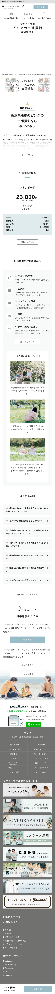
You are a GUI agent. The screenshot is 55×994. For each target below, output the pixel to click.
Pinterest (8, 975)
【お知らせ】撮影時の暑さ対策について (14, 1)
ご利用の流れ (13, 745)
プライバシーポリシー (14, 937)
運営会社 (8, 930)
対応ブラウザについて (14, 944)
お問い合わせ (41, 772)
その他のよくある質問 (27, 594)
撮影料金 (41, 745)
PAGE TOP (27, 733)
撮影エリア (12, 921)
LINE (7, 972)
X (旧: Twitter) (10, 964)
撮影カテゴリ (13, 917)
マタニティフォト (41, 758)
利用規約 (8, 933)
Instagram (9, 961)
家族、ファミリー (41, 749)
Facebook (9, 968)
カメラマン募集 (11, 948)
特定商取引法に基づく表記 (15, 941)
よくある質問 (27, 665)
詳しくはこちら (27, 242)
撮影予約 (38, 989)
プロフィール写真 (41, 768)
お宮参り (13, 754)
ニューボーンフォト (41, 754)
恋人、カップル (41, 763)
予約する (41, 7)
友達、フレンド (13, 768)
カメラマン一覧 (13, 749)
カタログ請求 (27, 674)
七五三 (13, 758)
